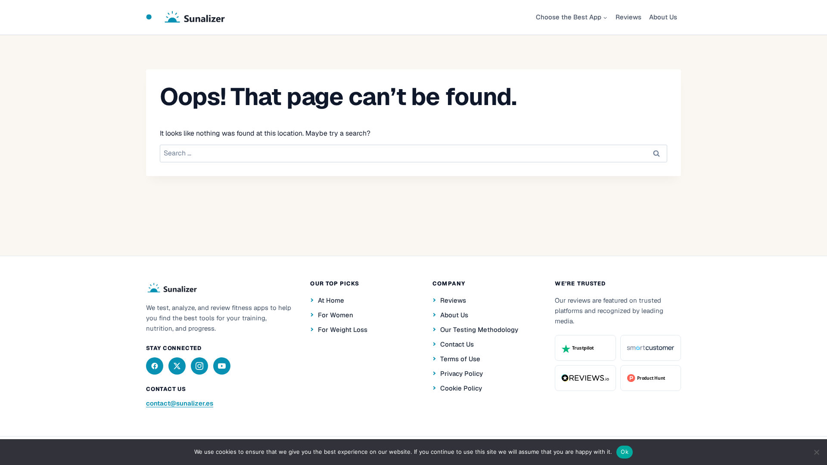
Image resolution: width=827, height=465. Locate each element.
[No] (816, 452)
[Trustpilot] (585, 348)
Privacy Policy (461, 373)
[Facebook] (154, 366)
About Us (663, 17)
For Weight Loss (342, 330)
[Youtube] (221, 366)
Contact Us (457, 344)
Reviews (628, 17)
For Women (335, 315)
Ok (624, 451)
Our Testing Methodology (479, 330)
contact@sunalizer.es (179, 403)
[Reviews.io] (585, 378)
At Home (331, 300)
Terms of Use (460, 359)
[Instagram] (199, 366)
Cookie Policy (461, 388)
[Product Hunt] (650, 378)
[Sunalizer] (171, 288)
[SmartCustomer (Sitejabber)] (650, 348)
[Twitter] (177, 366)
